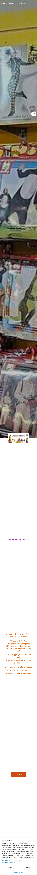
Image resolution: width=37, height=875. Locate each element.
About (11, 3)
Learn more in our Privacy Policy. (12, 860)
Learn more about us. (8, 862)
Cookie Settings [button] (18, 872)
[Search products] (33, 114)
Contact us (21, 3)
